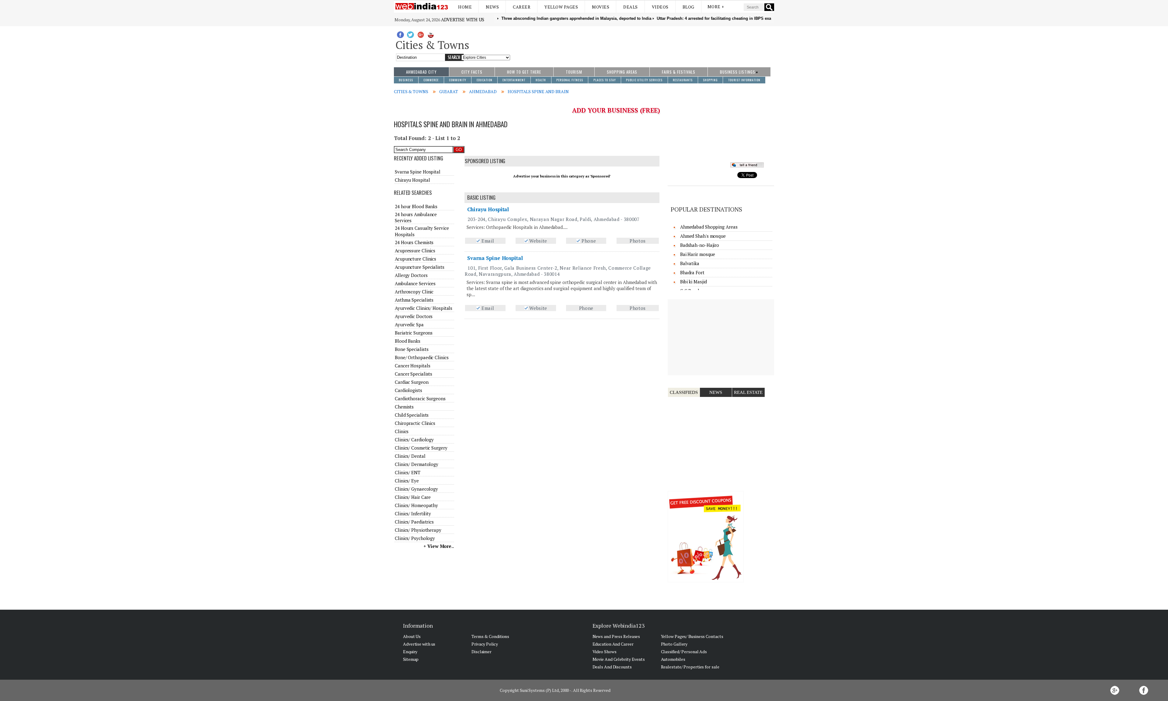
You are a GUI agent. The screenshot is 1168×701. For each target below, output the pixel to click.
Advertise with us (462, 19)
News (492, 7)
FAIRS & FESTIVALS (678, 72)
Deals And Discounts (612, 667)
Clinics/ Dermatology (416, 464)
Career (521, 7)
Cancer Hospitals (412, 366)
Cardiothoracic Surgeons (420, 398)
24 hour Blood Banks (416, 206)
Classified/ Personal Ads (684, 651)
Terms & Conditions (490, 636)
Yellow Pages (561, 7)
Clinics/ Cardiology (414, 439)
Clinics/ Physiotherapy (418, 530)
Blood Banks (407, 341)
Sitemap (411, 659)
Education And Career (613, 644)
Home (465, 7)
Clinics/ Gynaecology (416, 489)
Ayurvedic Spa (409, 324)
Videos (660, 7)
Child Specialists (412, 415)
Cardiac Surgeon (412, 382)
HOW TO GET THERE (524, 72)
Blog (688, 7)
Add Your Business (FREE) (616, 110)
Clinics (401, 431)
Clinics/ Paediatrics (414, 522)
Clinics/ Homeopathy (416, 505)
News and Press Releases (616, 636)
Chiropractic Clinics (415, 423)
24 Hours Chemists (414, 242)
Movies (600, 7)
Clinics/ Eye (407, 481)
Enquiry (410, 651)
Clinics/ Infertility (413, 513)
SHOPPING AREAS (622, 72)
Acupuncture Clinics (415, 259)
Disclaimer (481, 651)
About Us (412, 636)
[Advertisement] (642, 43)
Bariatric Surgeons (414, 333)
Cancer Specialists (413, 374)
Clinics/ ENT (407, 472)
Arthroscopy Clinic (414, 292)
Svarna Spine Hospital (495, 257)
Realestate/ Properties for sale (690, 667)
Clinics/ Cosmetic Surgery (421, 448)
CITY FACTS (471, 72)
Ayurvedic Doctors (414, 316)
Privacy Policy (484, 644)
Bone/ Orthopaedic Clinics (422, 357)
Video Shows (605, 651)
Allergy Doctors (411, 275)
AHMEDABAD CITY (421, 72)
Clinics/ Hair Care (413, 497)
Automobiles (673, 659)
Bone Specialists (411, 349)
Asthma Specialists (414, 300)
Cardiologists (408, 390)
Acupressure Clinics (415, 250)
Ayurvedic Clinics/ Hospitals (423, 308)
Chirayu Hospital (488, 209)
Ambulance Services (415, 283)
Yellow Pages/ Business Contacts (692, 636)
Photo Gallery (674, 644)
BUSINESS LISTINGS (737, 72)
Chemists (404, 407)
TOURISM (574, 72)
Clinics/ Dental (410, 456)
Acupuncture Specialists (419, 267)
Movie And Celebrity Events (619, 659)
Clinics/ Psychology (415, 538)
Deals (630, 7)
